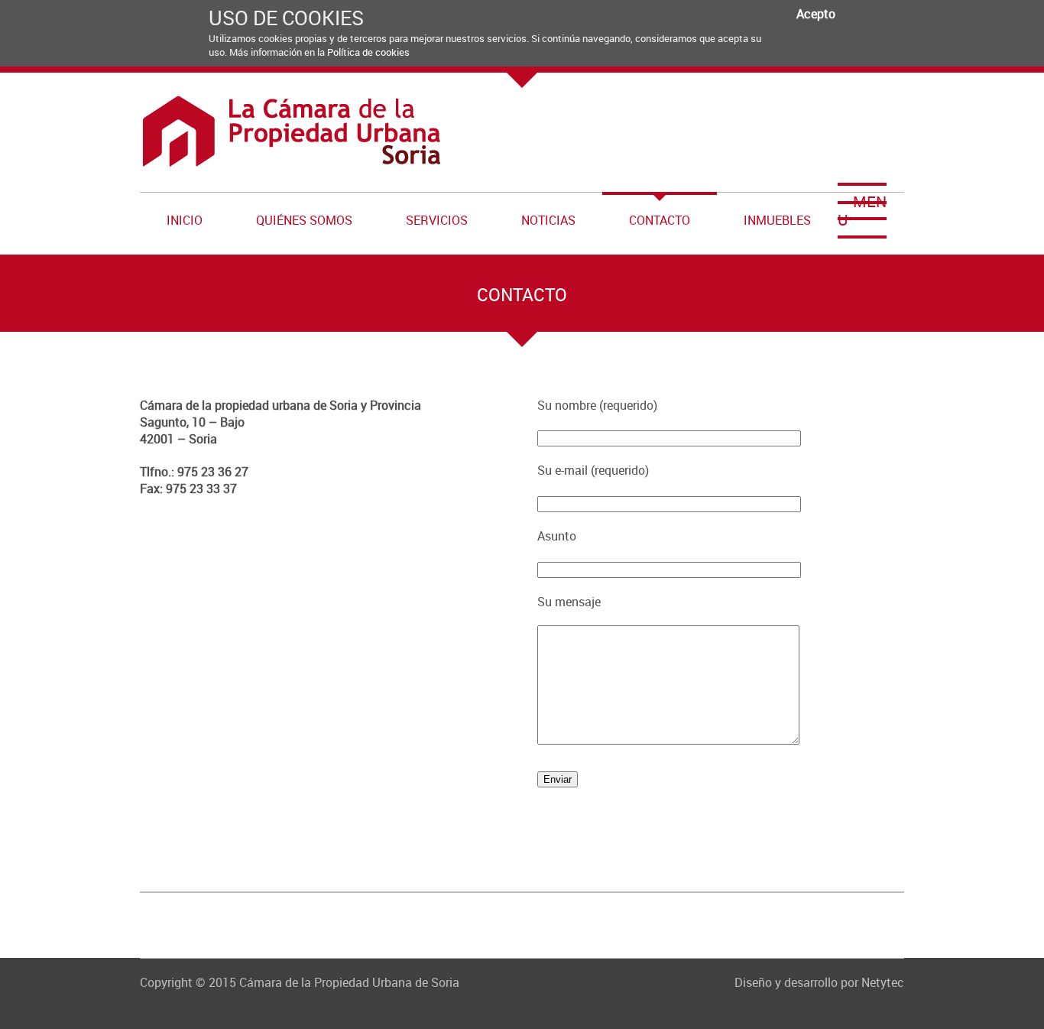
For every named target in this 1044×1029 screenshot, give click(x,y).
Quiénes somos (304, 220)
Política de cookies (368, 52)
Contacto (659, 220)
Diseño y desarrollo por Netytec (819, 982)
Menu (862, 210)
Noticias (548, 220)
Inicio (185, 220)
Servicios (437, 220)
